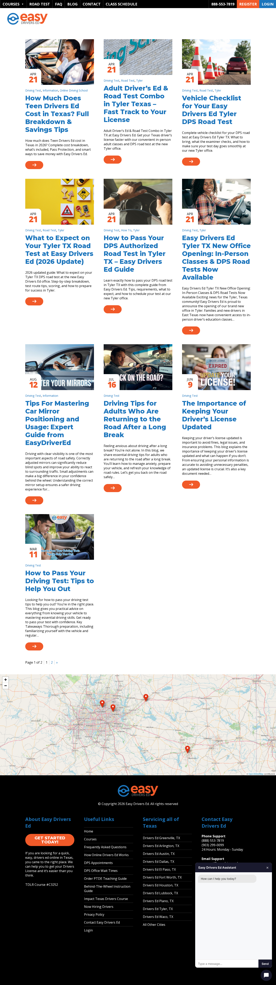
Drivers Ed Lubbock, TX (160, 893)
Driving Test (33, 90)
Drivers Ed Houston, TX (160, 885)
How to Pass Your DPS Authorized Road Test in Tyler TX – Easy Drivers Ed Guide (134, 253)
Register (248, 4)
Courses (11, 4)
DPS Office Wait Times (101, 870)
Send (265, 963)
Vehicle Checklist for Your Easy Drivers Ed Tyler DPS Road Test (211, 110)
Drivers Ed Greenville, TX (161, 838)
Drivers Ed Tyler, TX (158, 909)
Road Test (39, 4)
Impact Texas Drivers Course (106, 899)
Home (88, 831)
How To (126, 230)
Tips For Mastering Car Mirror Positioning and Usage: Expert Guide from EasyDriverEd (57, 423)
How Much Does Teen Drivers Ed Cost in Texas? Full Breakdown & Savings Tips (57, 114)
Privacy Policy (94, 914)
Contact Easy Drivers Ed (102, 922)
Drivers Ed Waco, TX (158, 916)
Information (50, 90)
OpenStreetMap (256, 773)
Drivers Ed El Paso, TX (159, 869)
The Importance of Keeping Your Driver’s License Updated (214, 415)
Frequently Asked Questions (105, 847)
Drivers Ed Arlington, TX (161, 846)
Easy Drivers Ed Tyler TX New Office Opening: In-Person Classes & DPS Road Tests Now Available (216, 257)
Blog (72, 4)
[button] (102, 704)
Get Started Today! (50, 840)
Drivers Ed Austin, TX (159, 853)
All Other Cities (154, 924)
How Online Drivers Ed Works (106, 855)
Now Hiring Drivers (98, 906)
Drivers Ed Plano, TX (158, 901)
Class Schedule (121, 4)
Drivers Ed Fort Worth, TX (162, 877)
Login (268, 4)
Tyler (139, 80)
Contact (92, 4)
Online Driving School (74, 90)
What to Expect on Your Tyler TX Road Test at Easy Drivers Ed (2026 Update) (59, 249)
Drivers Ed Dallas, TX (158, 861)
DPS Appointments (98, 863)
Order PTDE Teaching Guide (105, 878)
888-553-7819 (222, 4)
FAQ (58, 4)
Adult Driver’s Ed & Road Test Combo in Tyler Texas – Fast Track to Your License (136, 104)
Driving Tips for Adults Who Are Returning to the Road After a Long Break (135, 419)
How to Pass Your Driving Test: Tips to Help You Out (59, 581)
